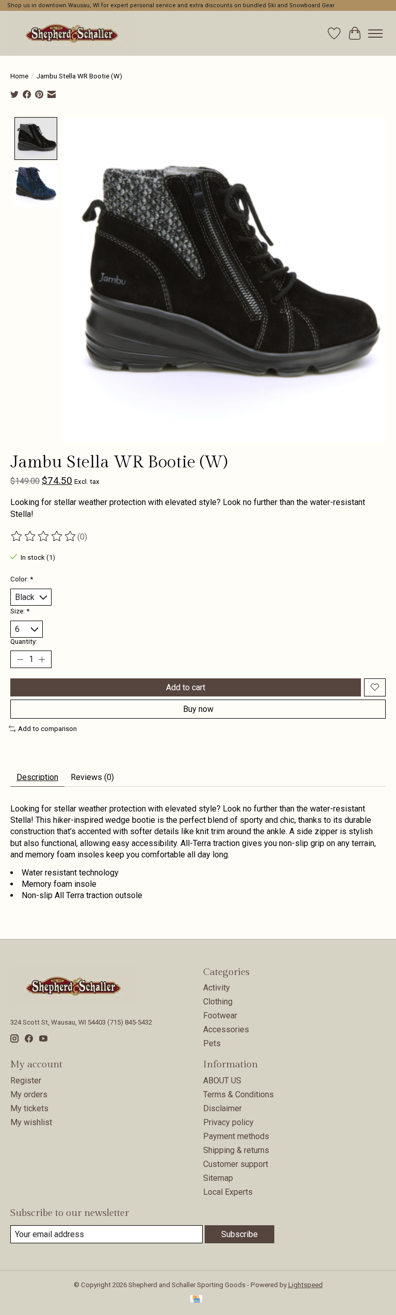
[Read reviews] (43, 536)
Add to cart (185, 687)
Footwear (220, 1015)
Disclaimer (222, 1108)
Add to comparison (47, 729)
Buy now (198, 709)
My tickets (29, 1108)
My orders (28, 1094)
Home (19, 76)
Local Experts (228, 1192)
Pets (212, 1043)
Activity (216, 988)
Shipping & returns (236, 1150)
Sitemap (218, 1178)
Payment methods (236, 1136)
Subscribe (239, 1234)
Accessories (226, 1029)
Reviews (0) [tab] (92, 777)
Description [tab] (37, 777)
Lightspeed (305, 1285)
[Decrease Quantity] (20, 659)
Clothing (218, 1001)
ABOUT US (222, 1080)
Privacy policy (228, 1122)
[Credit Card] (196, 1300)
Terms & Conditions (238, 1094)
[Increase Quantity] (41, 659)
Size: (19, 611)
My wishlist (31, 1122)
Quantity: (23, 641)
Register (25, 1080)
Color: (21, 579)
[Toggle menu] (375, 33)
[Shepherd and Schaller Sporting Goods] (72, 33)
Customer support (235, 1164)
